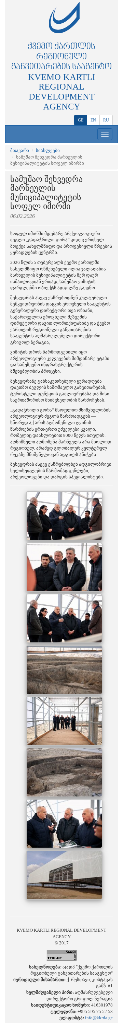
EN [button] (93, 120)
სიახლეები (48, 150)
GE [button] (80, 120)
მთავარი (19, 150)
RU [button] (106, 120)
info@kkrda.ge (99, 1017)
